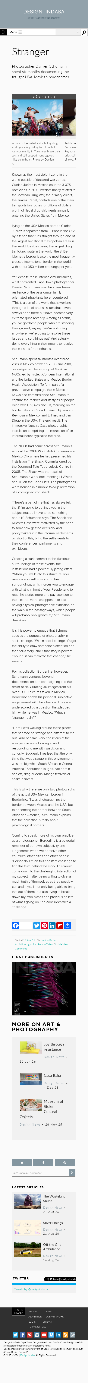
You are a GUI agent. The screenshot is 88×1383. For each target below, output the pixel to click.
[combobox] (68, 32)
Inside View (61, 944)
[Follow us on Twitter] (22, 1162)
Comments (21, 948)
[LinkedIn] (52, 925)
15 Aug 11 (29, 940)
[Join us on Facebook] (43, 1162)
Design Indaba (27, 1355)
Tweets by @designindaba (31, 1289)
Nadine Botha (48, 940)
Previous (21, 138)
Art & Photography (25, 944)
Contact (49, 1311)
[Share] (67, 925)
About (32, 1311)
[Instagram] (37, 1335)
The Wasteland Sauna (54, 1198)
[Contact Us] (72, 1335)
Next (66, 138)
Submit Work (55, 1316)
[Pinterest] (44, 925)
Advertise (35, 1316)
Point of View (45, 944)
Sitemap (48, 1321)
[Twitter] (36, 925)
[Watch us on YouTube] (44, 1335)
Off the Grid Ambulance (52, 1247)
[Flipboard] (59, 925)
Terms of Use (37, 1327)
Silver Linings (53, 1222)
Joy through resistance (54, 1046)
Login (32, 1321)
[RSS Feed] (65, 1335)
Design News (54, 1056)
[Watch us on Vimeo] (51, 1335)
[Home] (44, 12)
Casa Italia (52, 1075)
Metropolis (21, 1011)
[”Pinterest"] (65, 1162)
